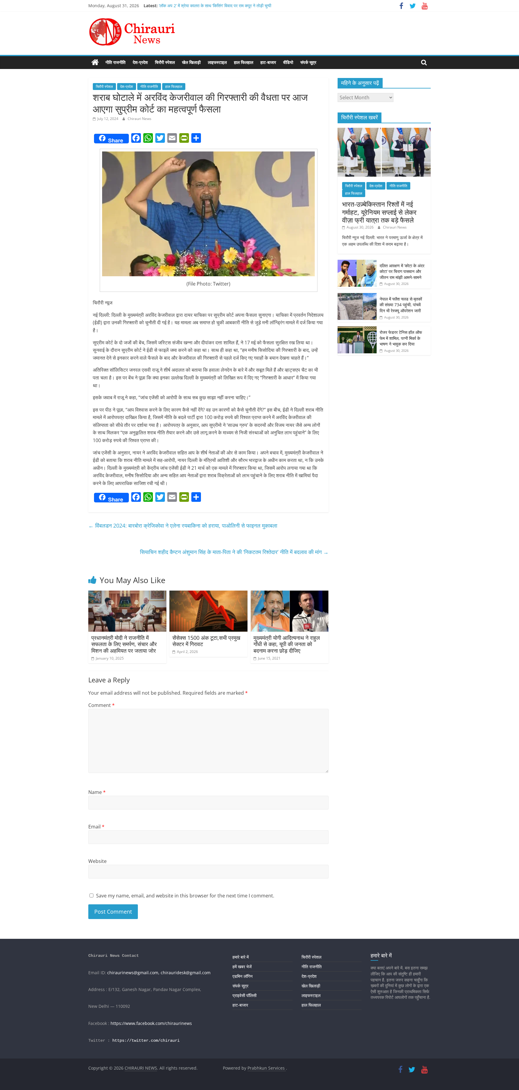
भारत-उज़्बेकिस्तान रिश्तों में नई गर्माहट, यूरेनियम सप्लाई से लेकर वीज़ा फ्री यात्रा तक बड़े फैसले (379, 211)
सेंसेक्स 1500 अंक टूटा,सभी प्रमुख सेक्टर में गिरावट (206, 641)
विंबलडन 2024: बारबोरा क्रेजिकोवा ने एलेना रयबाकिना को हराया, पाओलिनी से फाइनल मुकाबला (182, 525)
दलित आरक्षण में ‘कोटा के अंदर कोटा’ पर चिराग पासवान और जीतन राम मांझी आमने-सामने (402, 271)
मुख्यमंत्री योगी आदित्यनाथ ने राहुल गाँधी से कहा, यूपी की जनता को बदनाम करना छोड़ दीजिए (286, 644)
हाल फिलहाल (243, 62)
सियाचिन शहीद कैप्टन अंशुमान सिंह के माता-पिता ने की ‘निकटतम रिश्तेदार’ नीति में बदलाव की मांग (234, 551)
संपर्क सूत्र (308, 62)
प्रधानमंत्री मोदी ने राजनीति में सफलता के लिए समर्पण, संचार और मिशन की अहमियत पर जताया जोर (124, 644)
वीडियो (288, 62)
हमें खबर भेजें (242, 966)
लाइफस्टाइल (217, 62)
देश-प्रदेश (140, 62)
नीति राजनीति (115, 62)
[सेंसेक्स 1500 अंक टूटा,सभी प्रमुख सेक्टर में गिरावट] (208, 594)
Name (97, 792)
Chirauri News (139, 118)
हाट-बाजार (268, 62)
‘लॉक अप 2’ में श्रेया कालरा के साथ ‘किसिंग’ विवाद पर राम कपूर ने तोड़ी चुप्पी (215, 5)
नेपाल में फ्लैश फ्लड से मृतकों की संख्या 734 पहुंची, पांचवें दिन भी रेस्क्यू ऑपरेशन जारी (401, 304)
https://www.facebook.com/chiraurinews (151, 1023)
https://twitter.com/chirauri (146, 1040)
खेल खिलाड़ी (191, 62)
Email (96, 826)
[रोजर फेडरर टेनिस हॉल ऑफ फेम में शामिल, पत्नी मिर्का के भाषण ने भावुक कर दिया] (357, 329)
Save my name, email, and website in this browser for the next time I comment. (185, 895)
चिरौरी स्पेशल (165, 62)
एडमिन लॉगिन (242, 976)
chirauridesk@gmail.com (186, 972)
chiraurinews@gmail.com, (133, 972)
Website (97, 861)
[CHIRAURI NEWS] (95, 62)
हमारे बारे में (240, 957)
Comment (101, 705)
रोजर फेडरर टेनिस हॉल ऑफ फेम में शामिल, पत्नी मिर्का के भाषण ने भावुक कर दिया (401, 338)
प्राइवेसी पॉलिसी (244, 995)
